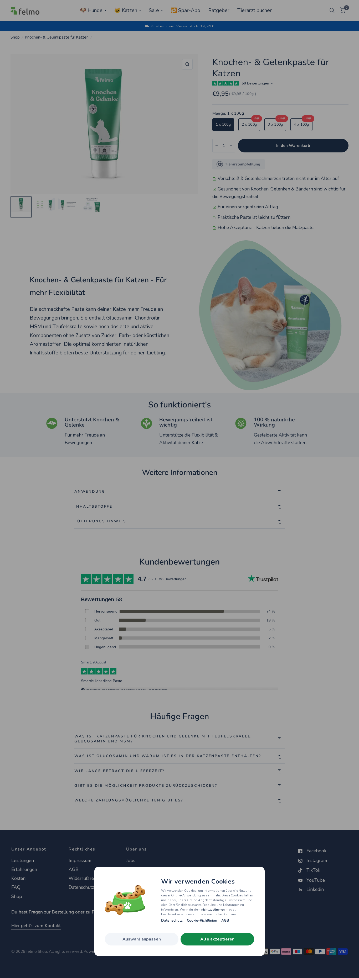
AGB (225, 920)
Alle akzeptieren (217, 939)
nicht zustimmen (213, 909)
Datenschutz (172, 920)
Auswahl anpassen (141, 939)
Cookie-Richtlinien (202, 920)
